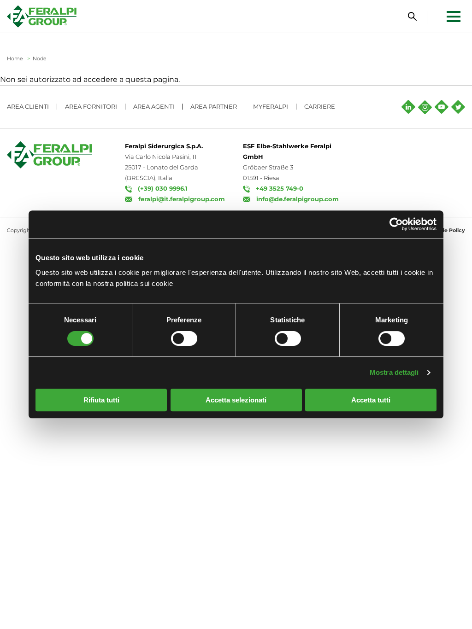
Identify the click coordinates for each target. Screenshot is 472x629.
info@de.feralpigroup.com (297, 199)
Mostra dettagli (394, 372)
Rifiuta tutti (101, 400)
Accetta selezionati (236, 400)
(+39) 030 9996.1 (163, 188)
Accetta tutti (370, 400)
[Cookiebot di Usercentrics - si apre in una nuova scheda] (396, 224)
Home (15, 58)
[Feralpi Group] (42, 16)
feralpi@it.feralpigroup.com (181, 199)
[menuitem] (434, 16)
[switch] (184, 338)
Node (40, 58)
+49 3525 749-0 (279, 188)
